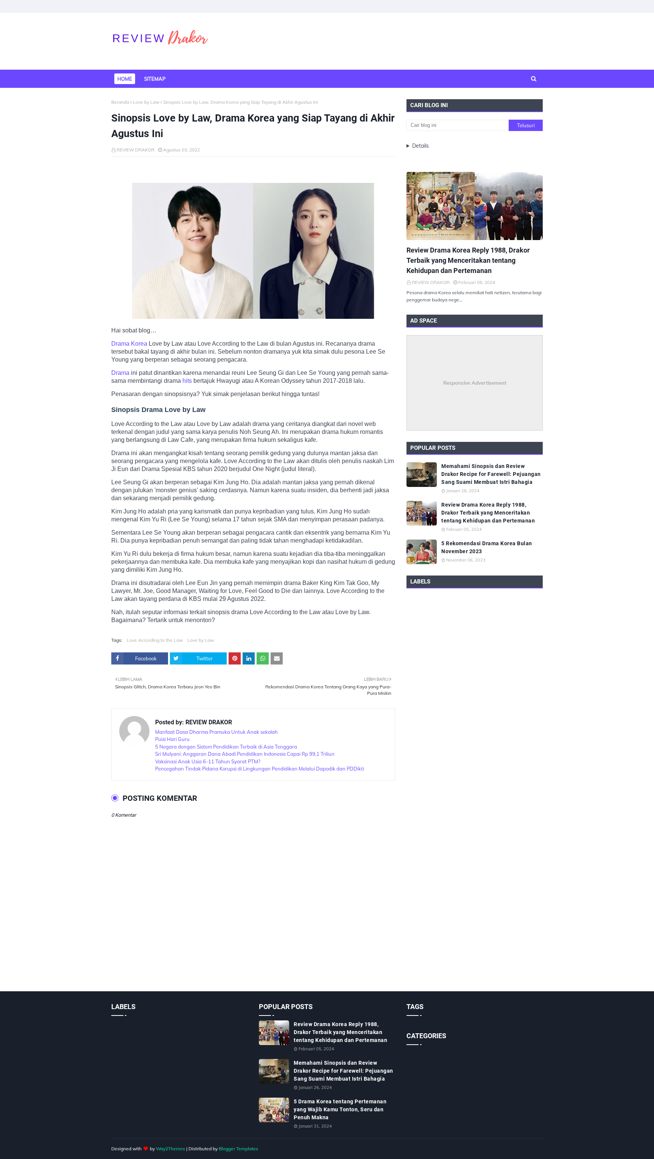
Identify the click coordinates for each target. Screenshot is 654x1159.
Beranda (120, 102)
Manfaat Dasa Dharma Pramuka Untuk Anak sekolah (216, 732)
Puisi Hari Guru (172, 739)
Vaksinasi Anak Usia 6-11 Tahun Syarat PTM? (207, 761)
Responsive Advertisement (474, 383)
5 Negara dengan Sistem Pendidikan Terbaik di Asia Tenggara (226, 747)
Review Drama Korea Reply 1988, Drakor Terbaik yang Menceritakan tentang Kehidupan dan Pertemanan (468, 260)
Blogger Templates (238, 1148)
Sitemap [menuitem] (154, 79)
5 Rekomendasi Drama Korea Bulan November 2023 (486, 547)
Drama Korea (129, 343)
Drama (121, 373)
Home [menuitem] (124, 79)
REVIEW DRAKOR (135, 150)
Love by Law (146, 102)
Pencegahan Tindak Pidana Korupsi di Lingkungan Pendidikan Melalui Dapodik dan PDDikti (259, 769)
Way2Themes (170, 1148)
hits (187, 380)
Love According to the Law (155, 640)
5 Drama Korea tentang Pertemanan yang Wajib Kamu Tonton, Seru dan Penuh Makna (340, 1109)
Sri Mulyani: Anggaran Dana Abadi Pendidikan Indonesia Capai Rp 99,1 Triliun (245, 754)
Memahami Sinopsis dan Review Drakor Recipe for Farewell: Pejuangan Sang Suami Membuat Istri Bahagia (491, 474)
